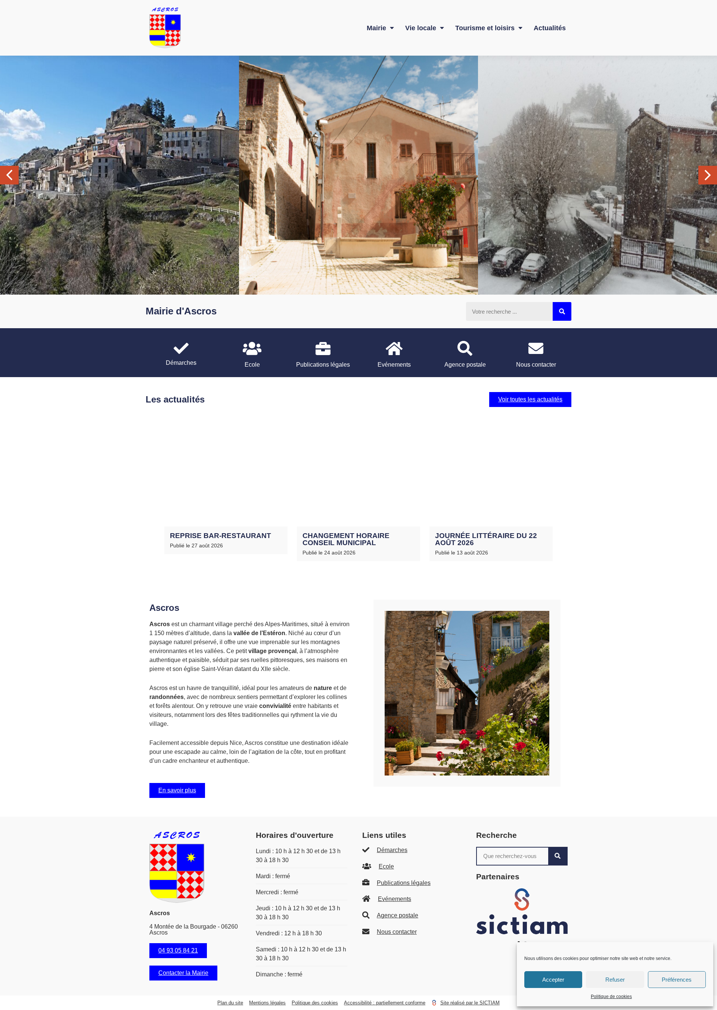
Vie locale (420, 28)
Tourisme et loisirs (485, 28)
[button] (707, 175)
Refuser (615, 979)
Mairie (376, 28)
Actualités (550, 28)
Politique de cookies (611, 996)
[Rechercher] (562, 311)
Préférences (677, 979)
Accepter (553, 979)
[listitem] (181, 353)
